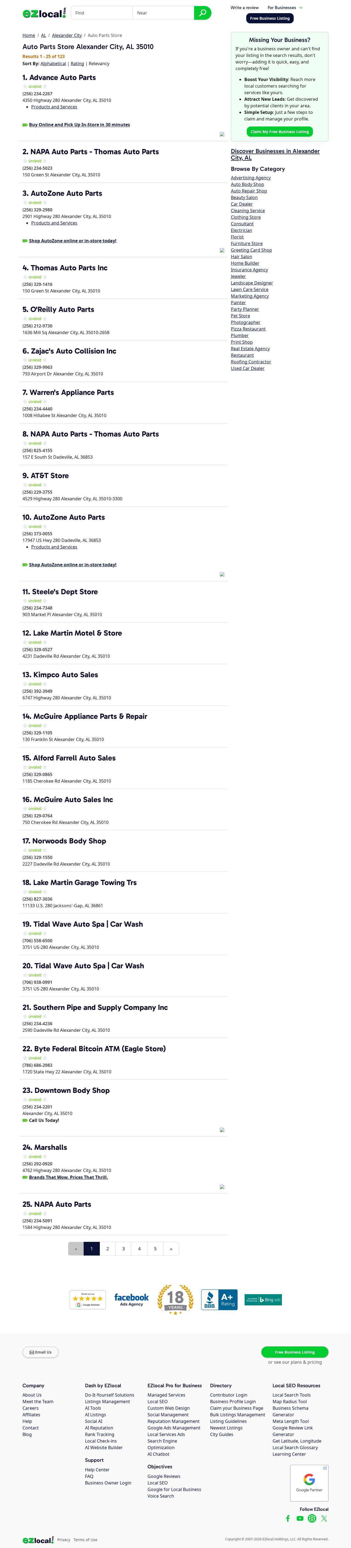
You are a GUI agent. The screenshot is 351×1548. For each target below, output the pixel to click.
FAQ (89, 1476)
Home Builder (245, 263)
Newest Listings (226, 1428)
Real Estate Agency (250, 349)
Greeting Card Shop (251, 250)
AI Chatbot (158, 1454)
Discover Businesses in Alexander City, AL (275, 154)
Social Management (168, 1415)
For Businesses (282, 7)
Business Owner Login (108, 1483)
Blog (27, 1434)
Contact (30, 1428)
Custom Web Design (169, 1408)
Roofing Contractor (251, 362)
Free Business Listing (295, 1352)
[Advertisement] (86, 1238)
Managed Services (166, 1395)
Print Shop (242, 342)
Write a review (245, 7)
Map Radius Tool (290, 1401)
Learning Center (289, 1454)
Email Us (43, 1352)
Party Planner (245, 309)
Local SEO (158, 1401)
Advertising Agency (251, 178)
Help (27, 1421)
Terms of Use (85, 1539)
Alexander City (67, 35)
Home (28, 35)
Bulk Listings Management (237, 1415)
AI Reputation (99, 1428)
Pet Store (240, 316)
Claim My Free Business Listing (280, 131)
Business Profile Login (233, 1401)
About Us (32, 1395)
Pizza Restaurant (248, 329)
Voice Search (161, 1496)
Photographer (246, 322)
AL (43, 35)
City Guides (221, 1434)
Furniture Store (247, 243)
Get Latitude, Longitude (297, 1441)
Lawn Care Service (249, 289)
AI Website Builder (104, 1447)
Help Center (97, 1470)
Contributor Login (228, 1395)
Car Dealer (242, 204)
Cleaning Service (248, 211)
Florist (237, 237)
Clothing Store (246, 217)
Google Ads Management (174, 1428)
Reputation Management (174, 1421)
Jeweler (238, 276)
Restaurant (242, 355)
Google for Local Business (174, 1489)
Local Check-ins (101, 1441)
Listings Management (107, 1401)
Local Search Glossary (295, 1447)
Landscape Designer (252, 283)
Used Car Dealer (248, 368)
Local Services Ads (166, 1434)
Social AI (93, 1421)
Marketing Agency (250, 296)
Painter (238, 303)
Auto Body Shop (247, 184)
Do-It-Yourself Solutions (109, 1395)
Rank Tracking (99, 1434)
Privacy (63, 1539)
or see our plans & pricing (295, 1362)
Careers (30, 1408)
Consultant (242, 224)
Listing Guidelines (228, 1421)
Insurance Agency (249, 270)
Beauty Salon (244, 197)
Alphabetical (53, 64)
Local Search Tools (292, 1395)
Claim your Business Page (236, 1408)
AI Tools (93, 1408)
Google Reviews (164, 1476)
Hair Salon (241, 257)
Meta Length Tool (291, 1421)
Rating (77, 64)
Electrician (241, 230)
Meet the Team (37, 1401)
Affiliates (31, 1415)
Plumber (240, 335)
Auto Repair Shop (249, 191)
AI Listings (95, 1415)
